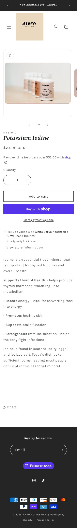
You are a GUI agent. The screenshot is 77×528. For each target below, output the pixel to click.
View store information (25, 247)
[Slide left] (29, 125)
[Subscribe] (62, 450)
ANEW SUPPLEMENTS (36, 514)
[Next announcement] (69, 5)
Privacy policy (45, 519)
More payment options (38, 219)
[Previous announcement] (7, 5)
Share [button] (11, 407)
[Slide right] (47, 125)
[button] (9, 27)
